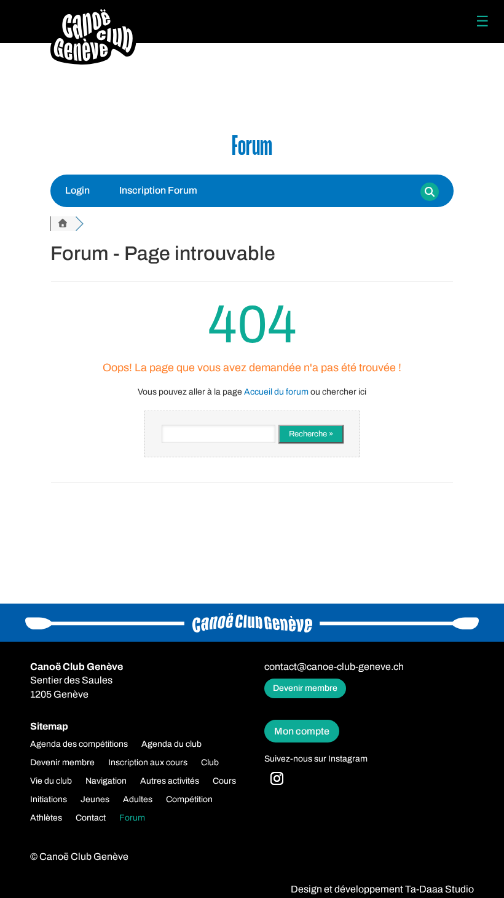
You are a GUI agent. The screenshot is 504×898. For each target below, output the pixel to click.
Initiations (48, 799)
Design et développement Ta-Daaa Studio (382, 889)
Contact (91, 818)
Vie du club (51, 781)
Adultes (137, 799)
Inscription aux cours (147, 762)
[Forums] (62, 223)
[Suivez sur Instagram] (277, 779)
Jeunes (95, 799)
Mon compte (301, 731)
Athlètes (46, 818)
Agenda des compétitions (79, 744)
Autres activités (169, 781)
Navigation (106, 781)
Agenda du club (171, 744)
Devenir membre (305, 688)
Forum (132, 818)
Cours (224, 781)
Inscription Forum (158, 190)
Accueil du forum (276, 391)
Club (210, 762)
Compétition (189, 799)
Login (77, 190)
